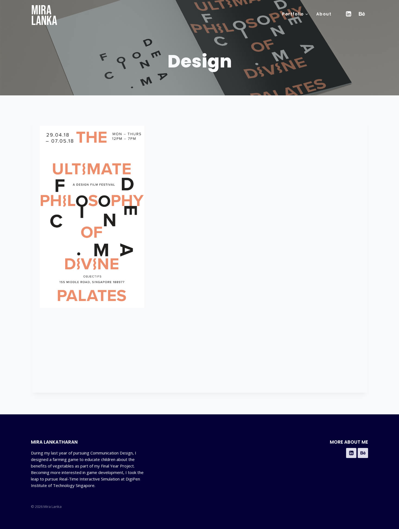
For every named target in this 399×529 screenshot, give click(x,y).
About (324, 14)
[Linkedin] (348, 14)
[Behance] (362, 14)
